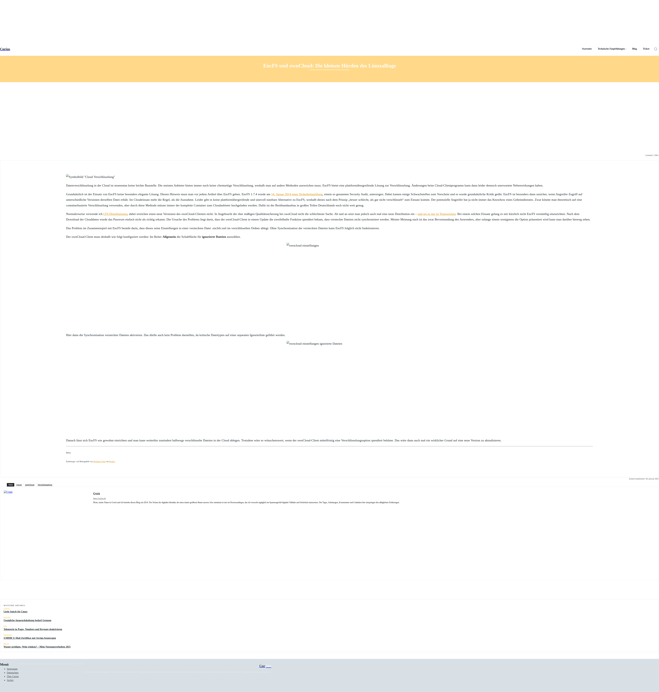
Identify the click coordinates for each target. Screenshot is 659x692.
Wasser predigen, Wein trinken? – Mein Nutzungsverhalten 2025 (37, 647)
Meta (6, 644)
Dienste (8, 635)
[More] (653, 590)
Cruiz (96, 493)
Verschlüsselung (45, 484)
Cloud (19, 484)
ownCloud (29, 484)
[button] (655, 48)
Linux (7, 608)
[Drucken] (640, 590)
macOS (7, 617)
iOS (5, 626)
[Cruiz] (47, 533)
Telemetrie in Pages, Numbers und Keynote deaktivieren (33, 629)
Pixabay (112, 461)
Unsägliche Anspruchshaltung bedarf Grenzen (27, 620)
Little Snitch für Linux (15, 611)
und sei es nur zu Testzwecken (437, 214)
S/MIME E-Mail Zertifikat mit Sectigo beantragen (30, 638)
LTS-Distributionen (115, 214)
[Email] (628, 590)
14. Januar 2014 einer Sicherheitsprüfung (296, 194)
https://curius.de (99, 498)
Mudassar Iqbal (99, 461)
